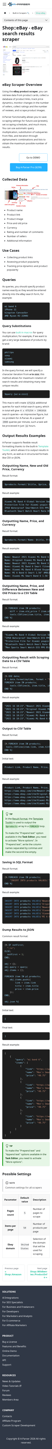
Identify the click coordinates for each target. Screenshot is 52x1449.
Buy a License (9, 1341)
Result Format (20, 818)
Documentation (10, 1355)
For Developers (10, 1311)
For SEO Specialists (12, 1302)
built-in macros (24, 332)
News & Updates (11, 1381)
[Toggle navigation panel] (4, 4)
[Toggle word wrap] (40, 484)
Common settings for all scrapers (23, 1187)
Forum (6, 1390)
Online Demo (9, 1351)
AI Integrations (10, 1297)
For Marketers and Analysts (17, 1316)
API (4, 1360)
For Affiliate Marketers (14, 1325)
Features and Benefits (14, 1346)
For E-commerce (11, 1320)
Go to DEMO (33, 157)
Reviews (6, 1395)
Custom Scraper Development (18, 1425)
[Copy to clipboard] (46, 306)
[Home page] (5, 13)
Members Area (10, 1399)
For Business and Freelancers (18, 1306)
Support (6, 1364)
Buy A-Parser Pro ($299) (29, 167)
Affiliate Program (11, 1420)
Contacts (7, 1416)
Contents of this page (16, 20)
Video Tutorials (10, 1385)
